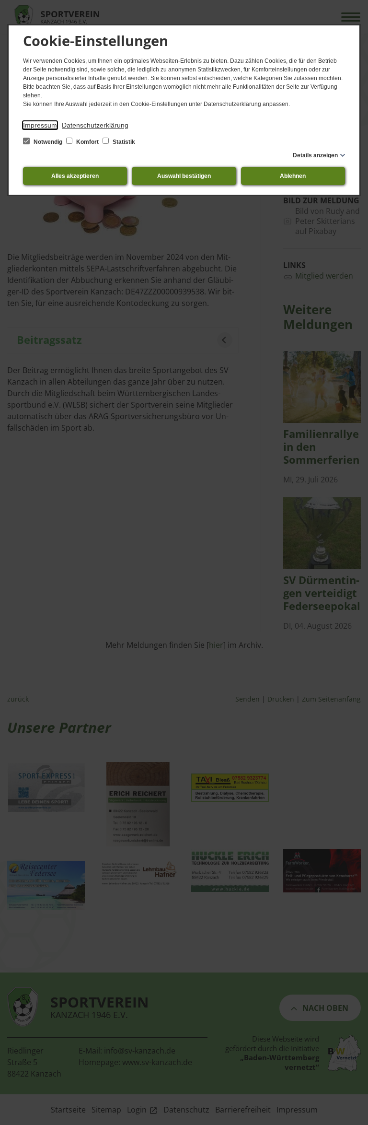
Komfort (87, 142)
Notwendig (48, 142)
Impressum (40, 125)
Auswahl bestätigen (184, 176)
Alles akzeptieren (75, 176)
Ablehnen (293, 176)
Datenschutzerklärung (95, 125)
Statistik (123, 142)
